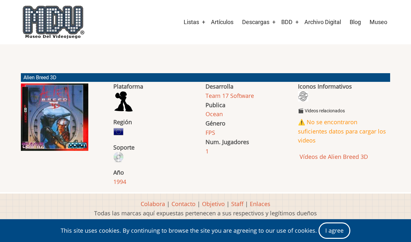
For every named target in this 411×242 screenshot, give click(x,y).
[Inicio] (53, 22)
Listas (191, 22)
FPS (210, 132)
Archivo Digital (322, 22)
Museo (378, 22)
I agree (334, 230)
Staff (237, 204)
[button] (54, 120)
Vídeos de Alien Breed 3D (333, 156)
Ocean (214, 114)
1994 (119, 182)
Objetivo (213, 204)
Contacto (183, 204)
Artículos (222, 22)
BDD (287, 22)
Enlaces (260, 204)
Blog (355, 22)
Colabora (153, 204)
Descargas (255, 22)
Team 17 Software (230, 95)
